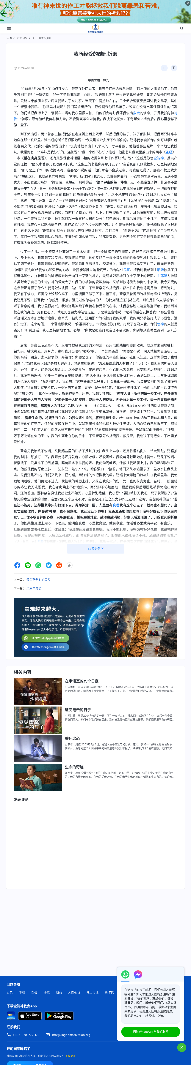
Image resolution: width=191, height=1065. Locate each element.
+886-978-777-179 (26, 1035)
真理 (116, 505)
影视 (34, 992)
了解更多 (70, 1055)
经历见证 (22, 37)
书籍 (22, 992)
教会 (136, 113)
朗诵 (59, 992)
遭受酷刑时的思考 (38, 580)
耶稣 (160, 270)
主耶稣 (162, 276)
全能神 (159, 158)
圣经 (169, 152)
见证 (126, 270)
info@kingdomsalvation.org (70, 1035)
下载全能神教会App (22, 1006)
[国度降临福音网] (95, 28)
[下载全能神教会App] (11, 1015)
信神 (160, 324)
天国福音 (74, 992)
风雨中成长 (33, 588)
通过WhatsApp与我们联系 (150, 1032)
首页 (9, 37)
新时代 (109, 992)
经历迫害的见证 (42, 37)
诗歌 (47, 992)
